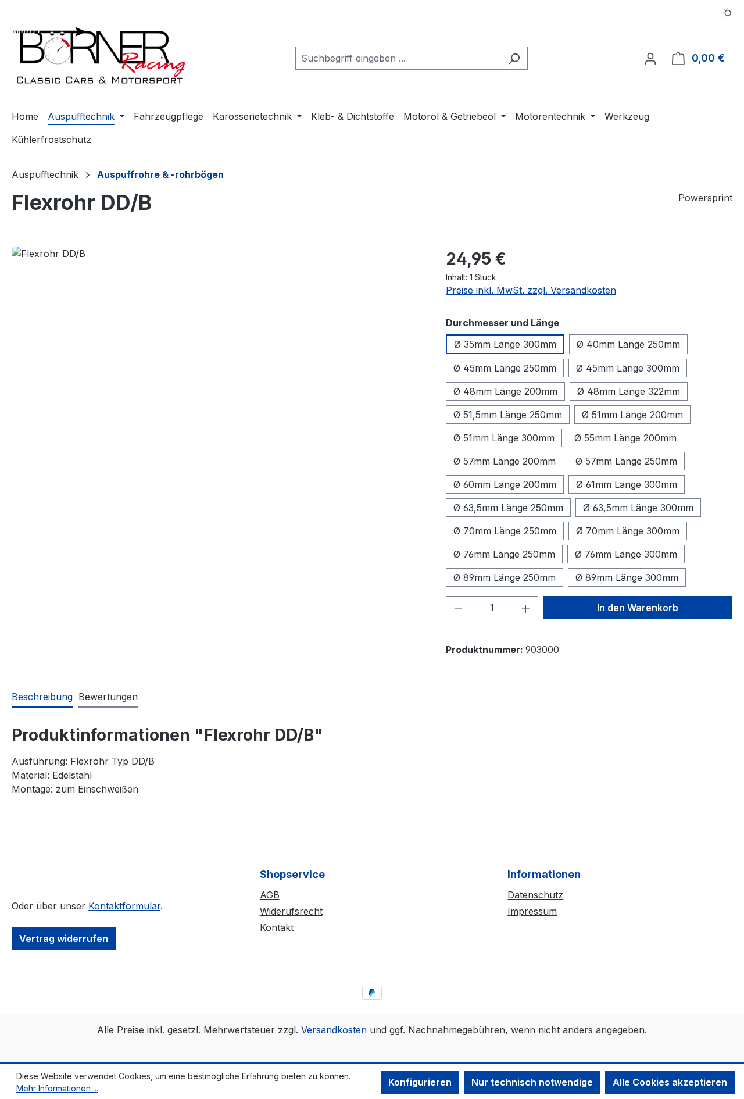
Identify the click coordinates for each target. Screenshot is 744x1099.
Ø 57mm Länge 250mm (626, 461)
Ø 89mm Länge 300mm (626, 577)
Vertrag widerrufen (63, 938)
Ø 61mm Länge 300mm (626, 484)
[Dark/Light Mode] (728, 11)
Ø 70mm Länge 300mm (627, 531)
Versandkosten (334, 1030)
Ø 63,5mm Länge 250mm (508, 507)
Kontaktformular (124, 906)
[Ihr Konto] (650, 58)
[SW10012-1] (217, 372)
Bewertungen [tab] (108, 696)
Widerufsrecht (291, 911)
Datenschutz (535, 895)
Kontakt (277, 927)
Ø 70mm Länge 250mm (504, 531)
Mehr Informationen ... (57, 1088)
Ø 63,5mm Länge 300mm (638, 507)
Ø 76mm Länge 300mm (626, 554)
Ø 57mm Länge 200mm (504, 461)
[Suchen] (514, 58)
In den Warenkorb (637, 607)
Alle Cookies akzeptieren (670, 1082)
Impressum (532, 911)
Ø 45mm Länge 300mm (627, 368)
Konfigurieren (420, 1082)
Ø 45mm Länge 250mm (504, 368)
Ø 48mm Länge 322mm (628, 391)
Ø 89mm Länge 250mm (504, 577)
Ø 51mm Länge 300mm (504, 438)
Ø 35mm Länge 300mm (505, 344)
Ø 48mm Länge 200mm (505, 391)
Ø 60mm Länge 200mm (504, 484)
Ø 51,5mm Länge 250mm (507, 414)
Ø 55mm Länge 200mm (625, 438)
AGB (270, 895)
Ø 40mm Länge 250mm (628, 344)
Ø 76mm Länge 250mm (504, 554)
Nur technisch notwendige (532, 1082)
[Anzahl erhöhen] (526, 607)
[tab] (42, 697)
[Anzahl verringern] (458, 607)
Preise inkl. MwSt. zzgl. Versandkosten (531, 290)
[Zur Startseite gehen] (99, 56)
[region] (217, 372)
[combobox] (398, 58)
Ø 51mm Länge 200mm (632, 414)
